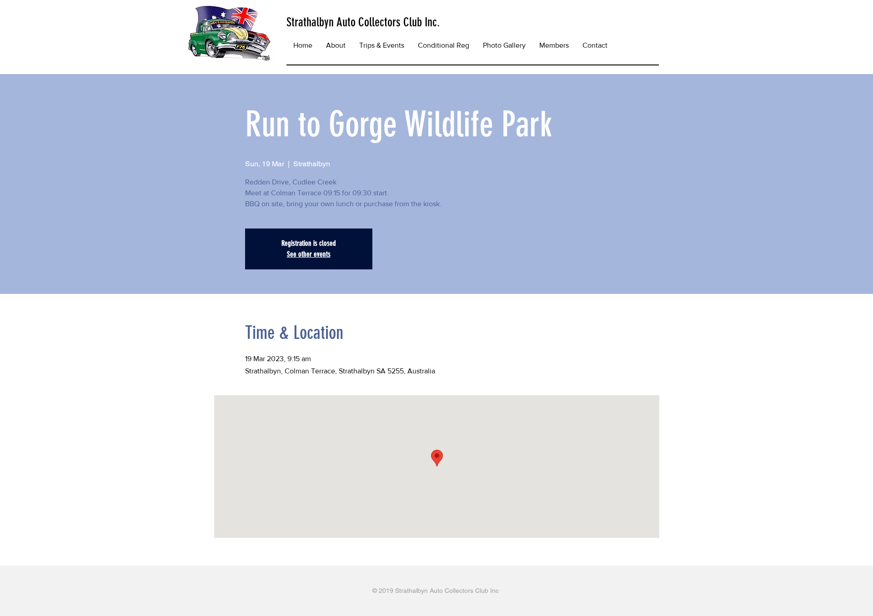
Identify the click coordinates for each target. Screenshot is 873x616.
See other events (309, 254)
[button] (381, 45)
